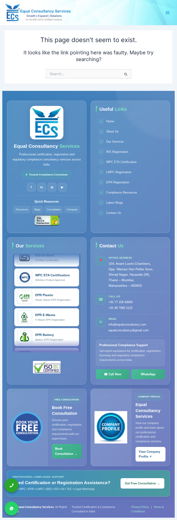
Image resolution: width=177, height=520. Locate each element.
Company (72, 209)
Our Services (112, 141)
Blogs (37, 209)
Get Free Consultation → (142, 483)
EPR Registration (114, 182)
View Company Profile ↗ (149, 454)
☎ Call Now (112, 374)
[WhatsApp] (11, 508)
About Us (109, 131)
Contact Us (110, 213)
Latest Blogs (111, 202)
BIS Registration (114, 152)
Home (107, 121)
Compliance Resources (118, 192)
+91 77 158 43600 (121, 302)
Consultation (54, 209)
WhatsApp (148, 374)
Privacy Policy (140, 507)
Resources (22, 209)
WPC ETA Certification (118, 162)
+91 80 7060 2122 (121, 308)
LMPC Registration (115, 172)
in (41, 187)
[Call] (11, 485)
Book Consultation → (66, 451)
